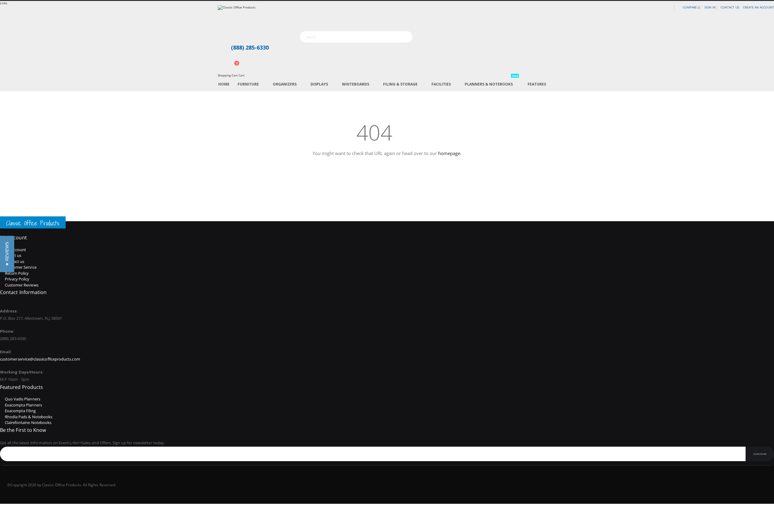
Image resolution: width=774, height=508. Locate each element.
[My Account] (219, 60)
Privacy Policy (17, 279)
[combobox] (356, 37)
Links (3, 3)
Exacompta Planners (23, 405)
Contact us (14, 261)
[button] (7, 254)
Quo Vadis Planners (22, 399)
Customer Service (21, 267)
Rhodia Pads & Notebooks (29, 416)
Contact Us (729, 7)
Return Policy (17, 273)
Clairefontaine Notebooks (28, 422)
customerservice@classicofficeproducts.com (40, 359)
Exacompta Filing (20, 410)
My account (15, 249)
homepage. (449, 153)
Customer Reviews (21, 285)
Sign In (710, 7)
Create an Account (758, 7)
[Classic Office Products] (387, 18)
